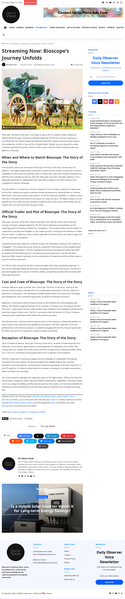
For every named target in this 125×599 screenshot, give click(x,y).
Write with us (69, 579)
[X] (25, 476)
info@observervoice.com (47, 554)
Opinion (20, 27)
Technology (41, 27)
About (66, 551)
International (45, 396)
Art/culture (6, 399)
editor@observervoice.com (47, 563)
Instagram (23, 412)
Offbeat (111, 27)
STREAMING (28, 418)
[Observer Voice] (11, 14)
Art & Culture (73, 27)
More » (32, 472)
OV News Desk (11, 65)
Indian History (26, 402)
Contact (67, 555)
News (12, 27)
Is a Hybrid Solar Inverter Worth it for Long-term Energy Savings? (42, 508)
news (54, 396)
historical (54, 399)
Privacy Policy (70, 559)
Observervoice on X (97, 230)
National (35, 396)
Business (29, 27)
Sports (102, 27)
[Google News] (48, 426)
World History (14, 402)
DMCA (66, 563)
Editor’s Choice (89, 27)
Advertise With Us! (71, 576)
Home (5, 44)
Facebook (32, 412)
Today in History (57, 27)
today (53, 402)
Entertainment (8, 406)
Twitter (15, 412)
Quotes (120, 27)
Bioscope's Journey (16, 418)
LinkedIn (42, 412)
